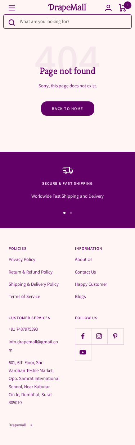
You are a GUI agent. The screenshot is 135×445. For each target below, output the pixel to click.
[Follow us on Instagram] (99, 336)
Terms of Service (24, 296)
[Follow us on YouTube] (83, 352)
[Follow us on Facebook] (83, 336)
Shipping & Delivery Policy (34, 284)
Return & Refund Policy (31, 272)
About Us (83, 259)
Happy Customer (91, 284)
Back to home (68, 108)
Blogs (80, 296)
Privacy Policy (22, 259)
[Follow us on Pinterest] (115, 336)
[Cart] (122, 8)
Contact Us (85, 272)
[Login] (108, 8)
